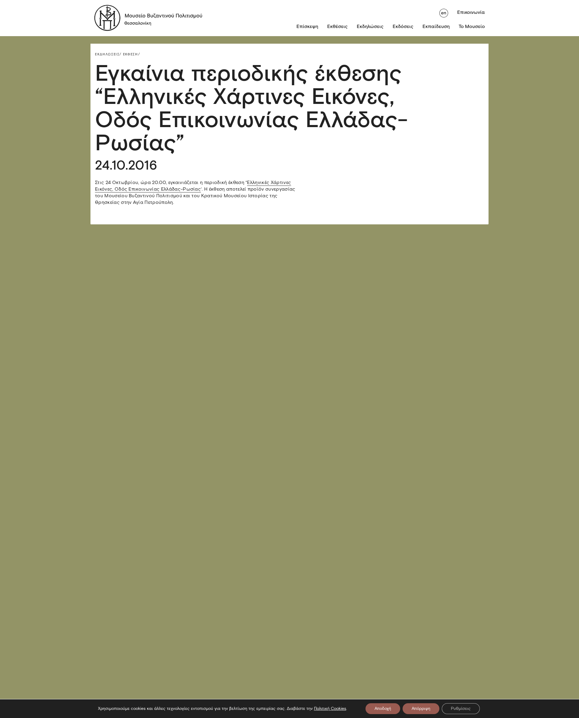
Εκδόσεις (403, 26)
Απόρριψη (421, 708)
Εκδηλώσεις (370, 26)
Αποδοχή (383, 708)
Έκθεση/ (131, 54)
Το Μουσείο (472, 26)
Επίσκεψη (307, 26)
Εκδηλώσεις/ (108, 54)
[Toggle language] (443, 12)
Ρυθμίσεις (461, 708)
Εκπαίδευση (436, 26)
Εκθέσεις (337, 26)
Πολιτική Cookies (330, 708)
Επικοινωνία (471, 12)
